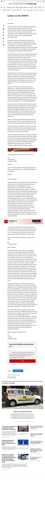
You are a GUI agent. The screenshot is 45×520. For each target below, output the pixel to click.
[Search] (43, 7)
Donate (41, 10)
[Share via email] (3, 38)
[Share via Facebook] (3, 26)
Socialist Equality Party (17, 10)
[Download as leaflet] (3, 41)
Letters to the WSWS (11, 377)
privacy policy (22, 355)
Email (10, 346)
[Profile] (43, 1)
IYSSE (24, 10)
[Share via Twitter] (3, 29)
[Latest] (4, 7)
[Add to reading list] (3, 44)
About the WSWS (30, 10)
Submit (22, 361)
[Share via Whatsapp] (3, 32)
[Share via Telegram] (3, 35)
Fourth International (7, 10)
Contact (38, 1)
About (41, 1)
